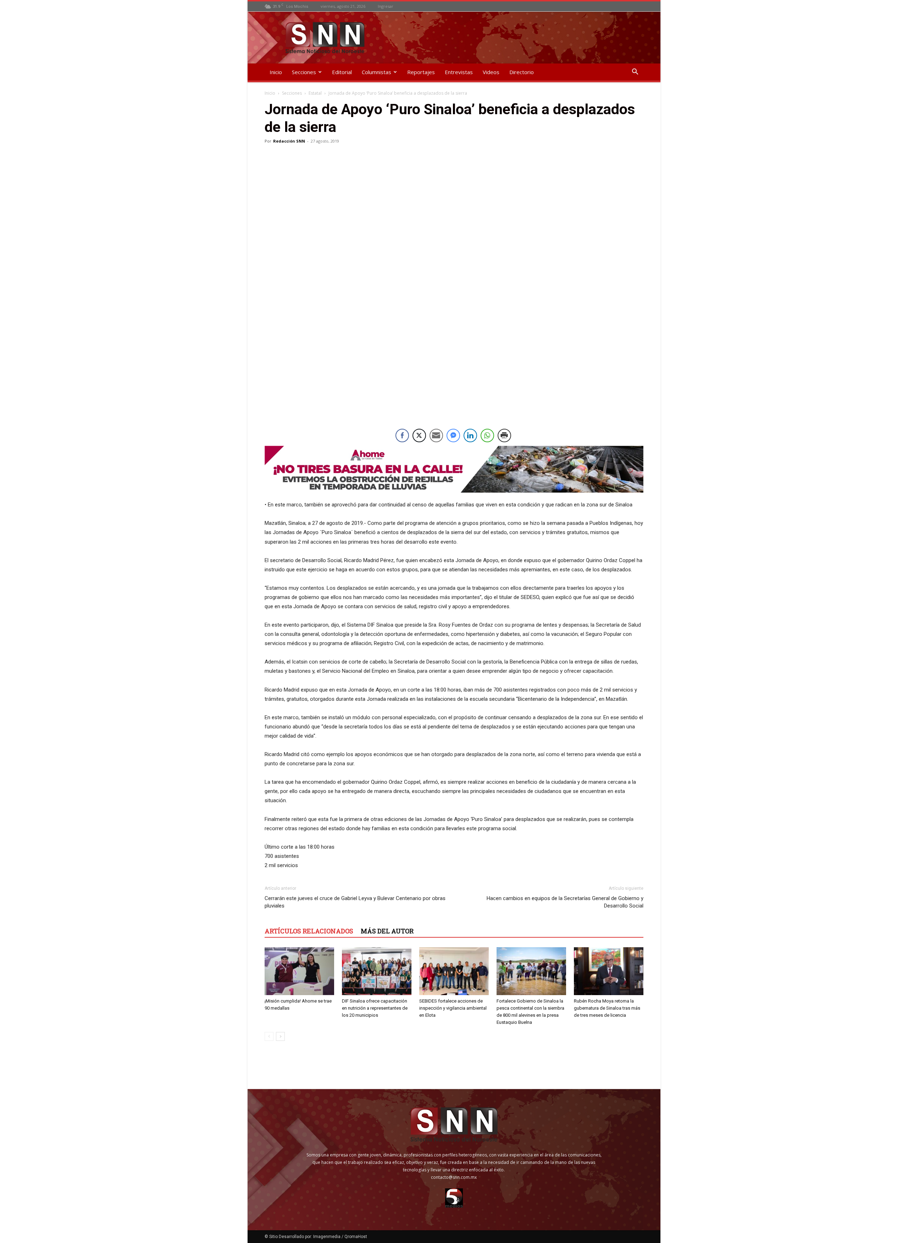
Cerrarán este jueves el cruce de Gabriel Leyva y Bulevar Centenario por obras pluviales (355, 902)
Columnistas (376, 72)
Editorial (342, 72)
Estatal (315, 93)
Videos (491, 72)
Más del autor (387, 931)
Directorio (521, 72)
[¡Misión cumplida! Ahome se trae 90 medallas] (299, 971)
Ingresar (385, 6)
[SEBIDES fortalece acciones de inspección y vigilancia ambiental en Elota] (454, 971)
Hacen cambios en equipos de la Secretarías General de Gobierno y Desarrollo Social (565, 902)
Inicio (276, 72)
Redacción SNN (289, 141)
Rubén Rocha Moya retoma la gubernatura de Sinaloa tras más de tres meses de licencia (607, 1008)
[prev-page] (269, 1036)
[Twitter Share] (419, 435)
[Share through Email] (436, 435)
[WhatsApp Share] (487, 435)
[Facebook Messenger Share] (453, 435)
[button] (634, 72)
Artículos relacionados (309, 931)
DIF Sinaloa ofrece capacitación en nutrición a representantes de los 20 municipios (375, 1008)
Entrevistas (459, 72)
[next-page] (280, 1036)
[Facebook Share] (402, 435)
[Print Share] (504, 435)
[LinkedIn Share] (470, 435)
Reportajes (421, 72)
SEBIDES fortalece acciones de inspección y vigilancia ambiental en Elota (453, 1008)
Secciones (304, 72)
